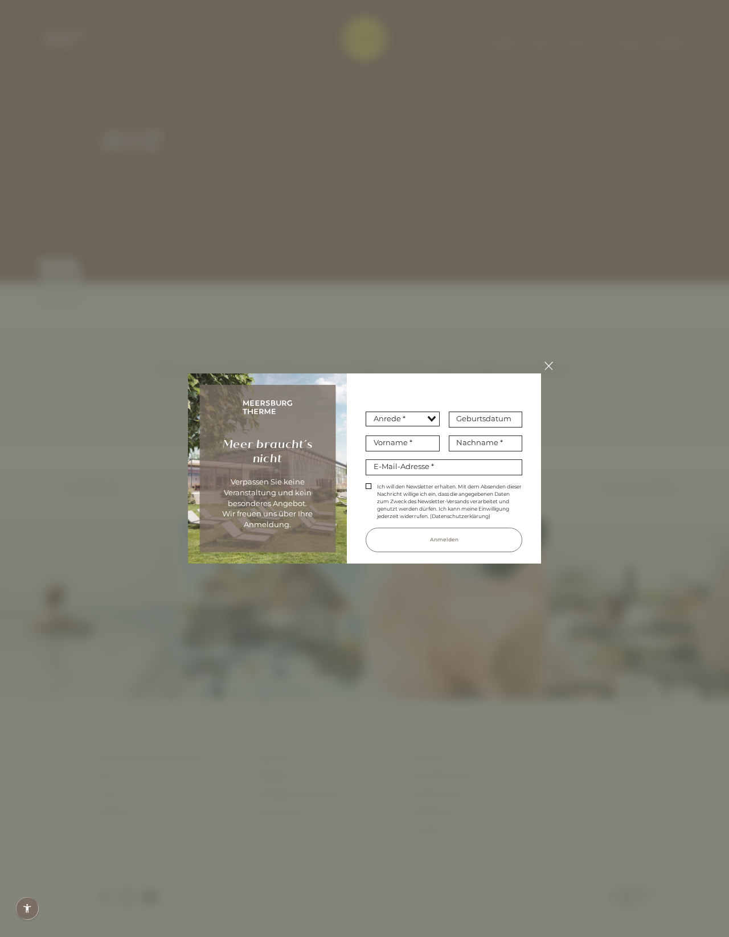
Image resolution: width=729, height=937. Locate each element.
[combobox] (402, 419)
